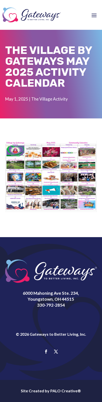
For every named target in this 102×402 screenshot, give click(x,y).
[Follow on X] (56, 352)
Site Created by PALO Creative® (51, 390)
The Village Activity (49, 99)
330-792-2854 (51, 305)
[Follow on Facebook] (46, 352)
